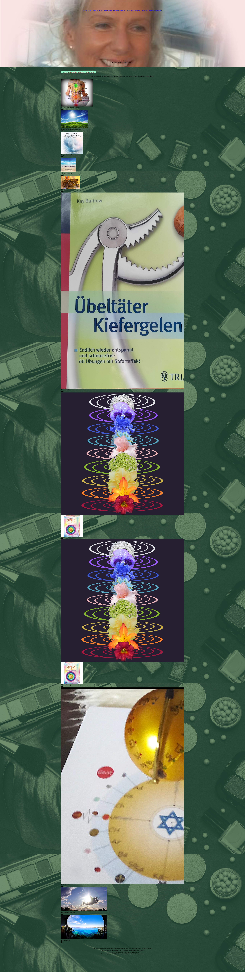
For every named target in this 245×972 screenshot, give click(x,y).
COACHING (87, 10)
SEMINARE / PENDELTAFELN (114, 10)
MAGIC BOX (97, 10)
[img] (122, 33)
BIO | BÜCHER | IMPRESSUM (152, 10)
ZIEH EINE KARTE (133, 10)
